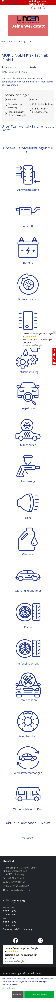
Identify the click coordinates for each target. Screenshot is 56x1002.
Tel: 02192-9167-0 (15, 877)
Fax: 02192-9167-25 (16, 882)
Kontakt (38, 8)
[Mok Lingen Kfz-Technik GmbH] (50, 8)
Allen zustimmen (39, 994)
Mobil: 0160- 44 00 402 (17, 886)
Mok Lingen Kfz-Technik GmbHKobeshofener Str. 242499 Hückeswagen (21, 871)
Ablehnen (17, 994)
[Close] (54, 332)
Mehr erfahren (8, 988)
